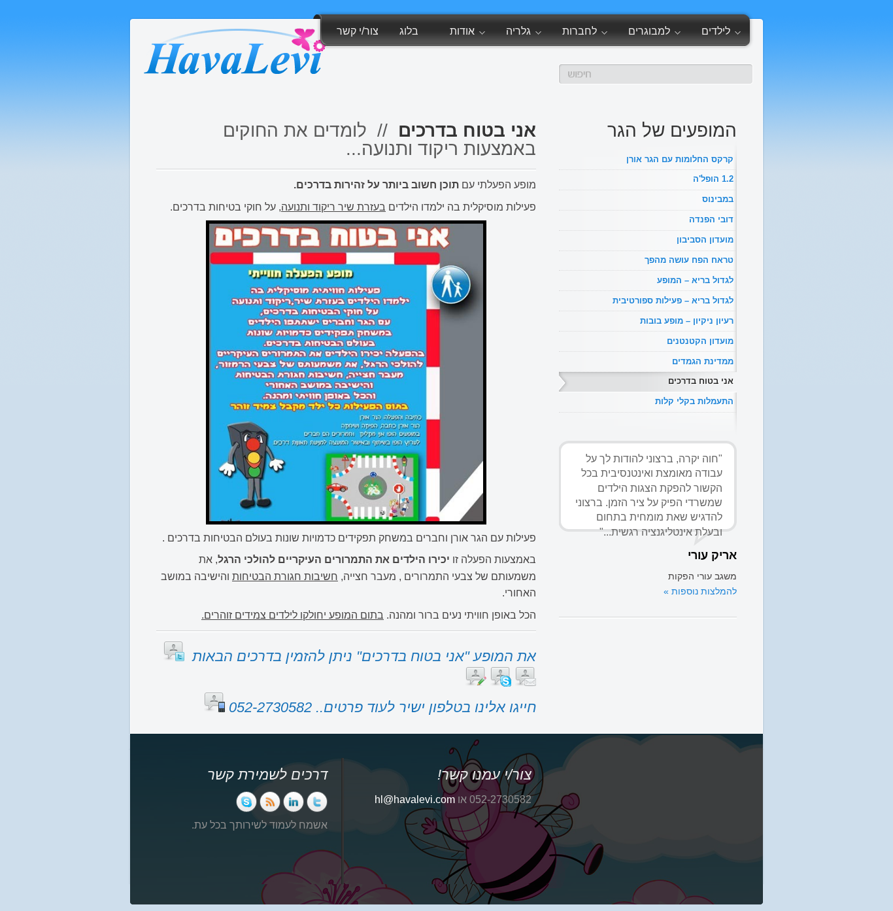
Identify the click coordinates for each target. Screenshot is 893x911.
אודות (467, 33)
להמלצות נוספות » (700, 591)
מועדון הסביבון (705, 240)
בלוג (408, 31)
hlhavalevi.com (415, 799)
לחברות (584, 33)
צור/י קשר (358, 31)
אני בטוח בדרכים (700, 381)
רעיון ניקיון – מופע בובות (686, 321)
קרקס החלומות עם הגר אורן (679, 159)
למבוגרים (654, 33)
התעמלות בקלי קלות (694, 401)
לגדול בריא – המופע (695, 280)
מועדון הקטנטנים (700, 341)
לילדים (721, 33)
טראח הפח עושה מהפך (689, 260)
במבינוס (717, 199)
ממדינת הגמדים (702, 361)
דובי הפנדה (711, 219)
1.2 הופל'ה (713, 179)
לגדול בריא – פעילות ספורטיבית (673, 300)
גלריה (523, 33)
